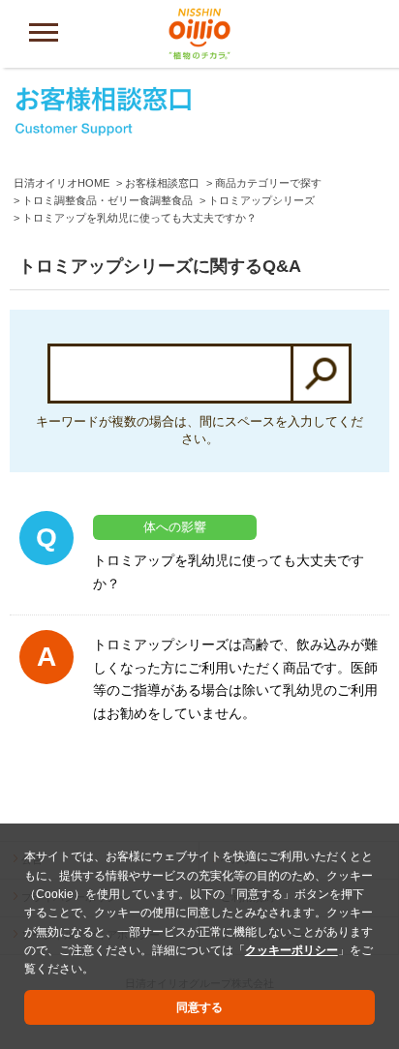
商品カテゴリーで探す (268, 183)
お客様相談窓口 (162, 183)
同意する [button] (199, 1007)
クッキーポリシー (291, 950)
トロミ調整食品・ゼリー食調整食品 (107, 200)
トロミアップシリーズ (261, 200)
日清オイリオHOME (61, 183)
